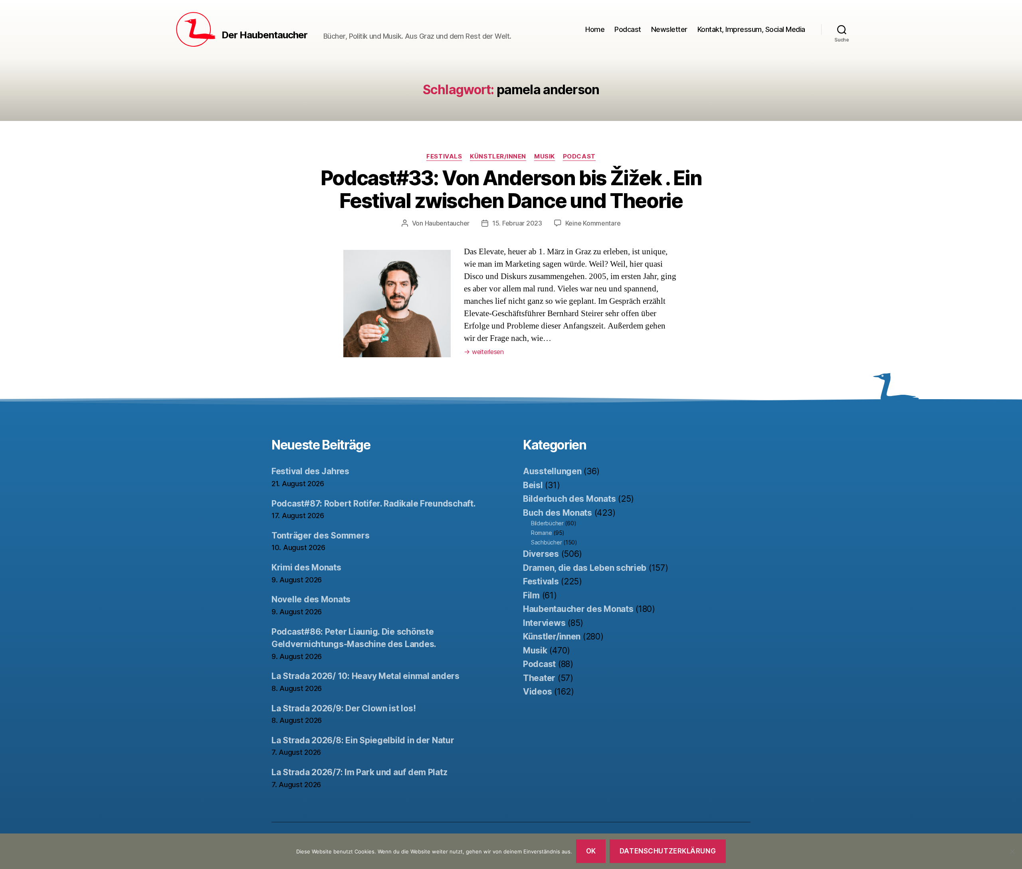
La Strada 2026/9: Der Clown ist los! (343, 708)
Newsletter (669, 29)
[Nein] (1012, 851)
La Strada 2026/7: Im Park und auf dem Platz (359, 772)
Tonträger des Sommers (320, 535)
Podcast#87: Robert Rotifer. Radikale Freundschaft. (373, 504)
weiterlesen (484, 352)
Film (531, 595)
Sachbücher (546, 542)
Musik (544, 156)
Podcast (627, 29)
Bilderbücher (547, 523)
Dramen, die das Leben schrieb (584, 568)
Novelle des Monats (311, 599)
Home (594, 29)
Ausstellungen (552, 471)
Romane (541, 532)
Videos (537, 692)
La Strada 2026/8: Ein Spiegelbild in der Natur (362, 740)
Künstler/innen (498, 156)
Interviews (544, 623)
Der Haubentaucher (264, 35)
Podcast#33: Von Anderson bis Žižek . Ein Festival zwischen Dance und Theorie (511, 189)
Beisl (533, 485)
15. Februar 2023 (517, 223)
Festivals (444, 156)
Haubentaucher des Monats (578, 609)
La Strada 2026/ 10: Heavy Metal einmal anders (365, 676)
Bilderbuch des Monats (569, 499)
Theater (539, 678)
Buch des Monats (557, 513)
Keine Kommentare (593, 223)
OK (591, 851)
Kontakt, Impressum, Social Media (751, 29)
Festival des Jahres (310, 471)
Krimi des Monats (306, 567)
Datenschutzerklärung (668, 851)
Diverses (541, 554)
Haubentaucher (447, 223)
